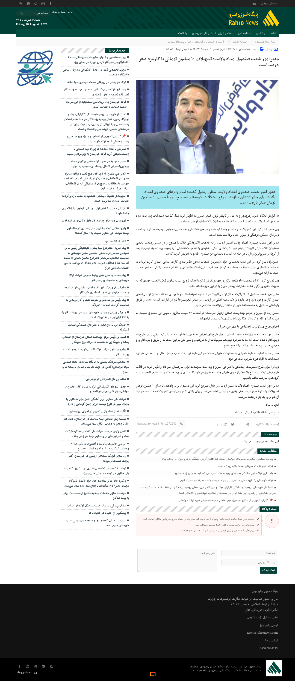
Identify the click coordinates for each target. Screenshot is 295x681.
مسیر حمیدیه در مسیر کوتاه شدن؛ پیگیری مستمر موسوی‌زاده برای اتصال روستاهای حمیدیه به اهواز (99, 164)
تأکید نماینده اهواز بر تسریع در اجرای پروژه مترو (97, 411)
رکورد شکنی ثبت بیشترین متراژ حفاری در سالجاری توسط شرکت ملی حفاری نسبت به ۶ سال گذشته (98, 231)
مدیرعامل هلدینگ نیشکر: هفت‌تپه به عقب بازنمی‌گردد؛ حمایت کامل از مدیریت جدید (95, 199)
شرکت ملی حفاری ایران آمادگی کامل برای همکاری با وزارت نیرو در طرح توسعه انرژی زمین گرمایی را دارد (97, 402)
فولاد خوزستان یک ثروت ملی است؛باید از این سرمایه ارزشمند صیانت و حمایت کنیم (227, 480)
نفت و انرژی (225, 33)
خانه (274, 33)
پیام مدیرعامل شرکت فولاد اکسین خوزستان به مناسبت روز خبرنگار (96, 352)
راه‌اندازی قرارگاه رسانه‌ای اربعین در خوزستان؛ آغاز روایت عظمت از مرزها (98, 458)
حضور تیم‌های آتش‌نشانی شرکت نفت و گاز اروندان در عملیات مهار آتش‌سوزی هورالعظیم (96, 389)
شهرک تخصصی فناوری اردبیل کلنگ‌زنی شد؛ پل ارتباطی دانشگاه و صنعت (95, 72)
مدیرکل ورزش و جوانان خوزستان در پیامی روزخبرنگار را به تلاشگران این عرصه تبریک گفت (95, 315)
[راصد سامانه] (153, 674)
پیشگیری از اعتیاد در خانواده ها (107, 513)
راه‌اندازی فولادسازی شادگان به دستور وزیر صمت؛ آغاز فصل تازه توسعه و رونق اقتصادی (224, 473)
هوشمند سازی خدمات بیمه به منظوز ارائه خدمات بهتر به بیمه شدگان (96, 496)
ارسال (269, 49)
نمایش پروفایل (269, 3)
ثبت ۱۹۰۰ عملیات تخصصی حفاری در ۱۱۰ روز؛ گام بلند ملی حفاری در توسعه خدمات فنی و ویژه (96, 471)
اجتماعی (261, 33)
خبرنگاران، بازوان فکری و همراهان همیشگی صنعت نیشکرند (98, 327)
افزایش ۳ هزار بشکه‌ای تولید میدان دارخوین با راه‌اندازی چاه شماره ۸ (95, 211)
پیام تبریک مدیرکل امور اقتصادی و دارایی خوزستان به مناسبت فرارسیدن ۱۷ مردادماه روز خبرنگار (97, 290)
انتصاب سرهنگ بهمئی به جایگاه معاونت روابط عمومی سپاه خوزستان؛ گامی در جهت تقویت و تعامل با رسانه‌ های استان (95, 366)
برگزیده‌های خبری (195, 42)
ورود (253, 3)
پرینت (255, 49)
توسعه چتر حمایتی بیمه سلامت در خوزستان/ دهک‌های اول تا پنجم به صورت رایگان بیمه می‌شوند (96, 421)
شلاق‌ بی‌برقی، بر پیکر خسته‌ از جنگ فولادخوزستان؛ (97, 505)
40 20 (170, 49)
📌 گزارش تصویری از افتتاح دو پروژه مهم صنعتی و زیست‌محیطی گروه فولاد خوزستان (226, 500)
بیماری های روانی (115, 240)
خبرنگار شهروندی (202, 33)
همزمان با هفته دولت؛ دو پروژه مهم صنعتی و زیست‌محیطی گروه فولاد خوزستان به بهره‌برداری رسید (98, 151)
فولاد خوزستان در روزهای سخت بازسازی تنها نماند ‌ (245, 466)
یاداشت (182, 33)
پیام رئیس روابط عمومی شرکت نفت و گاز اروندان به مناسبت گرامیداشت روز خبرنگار (97, 302)
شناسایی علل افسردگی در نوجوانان (106, 379)
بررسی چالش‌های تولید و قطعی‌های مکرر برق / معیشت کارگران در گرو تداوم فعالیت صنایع (100, 446)
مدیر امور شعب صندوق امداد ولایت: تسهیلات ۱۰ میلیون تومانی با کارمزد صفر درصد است (209, 62)
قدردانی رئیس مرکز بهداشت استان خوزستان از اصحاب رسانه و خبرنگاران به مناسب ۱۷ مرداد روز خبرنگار (95, 340)
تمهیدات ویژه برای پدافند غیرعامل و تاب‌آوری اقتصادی (94, 220)
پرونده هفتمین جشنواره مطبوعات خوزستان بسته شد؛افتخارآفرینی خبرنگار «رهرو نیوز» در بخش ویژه (218, 459)
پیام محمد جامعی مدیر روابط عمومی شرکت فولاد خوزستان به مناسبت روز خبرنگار (99, 278)
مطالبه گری (244, 33)
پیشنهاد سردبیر (176, 42)
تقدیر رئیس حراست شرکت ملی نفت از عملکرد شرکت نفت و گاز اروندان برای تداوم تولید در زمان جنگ (97, 434)
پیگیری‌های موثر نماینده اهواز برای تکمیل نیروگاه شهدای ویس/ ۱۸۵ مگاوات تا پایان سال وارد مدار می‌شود (96, 483)
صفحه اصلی (240, 42)
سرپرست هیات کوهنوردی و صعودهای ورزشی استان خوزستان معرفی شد (97, 523)
